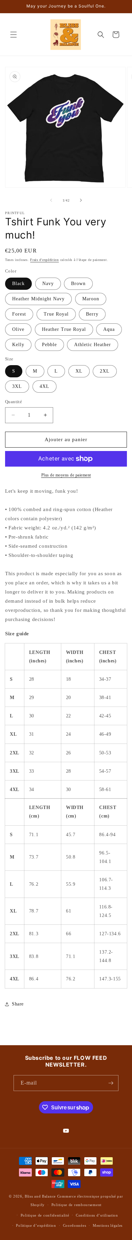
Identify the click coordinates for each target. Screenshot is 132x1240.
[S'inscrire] (110, 1083)
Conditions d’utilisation (97, 1215)
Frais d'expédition (44, 260)
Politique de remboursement (76, 1205)
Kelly (18, 344)
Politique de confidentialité (45, 1215)
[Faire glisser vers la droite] (80, 200)
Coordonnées (74, 1225)
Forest (19, 314)
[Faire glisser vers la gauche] (51, 200)
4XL (44, 386)
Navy (48, 283)
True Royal (56, 314)
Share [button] (18, 1004)
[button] (13, 34)
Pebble (49, 344)
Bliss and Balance (40, 1196)
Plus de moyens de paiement (66, 475)
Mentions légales (108, 1225)
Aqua (109, 329)
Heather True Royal (64, 329)
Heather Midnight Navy (38, 298)
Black (18, 283)
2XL (105, 371)
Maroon (90, 298)
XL (79, 371)
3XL (17, 386)
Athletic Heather (92, 344)
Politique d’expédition (36, 1225)
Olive (18, 329)
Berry (92, 314)
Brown (78, 283)
